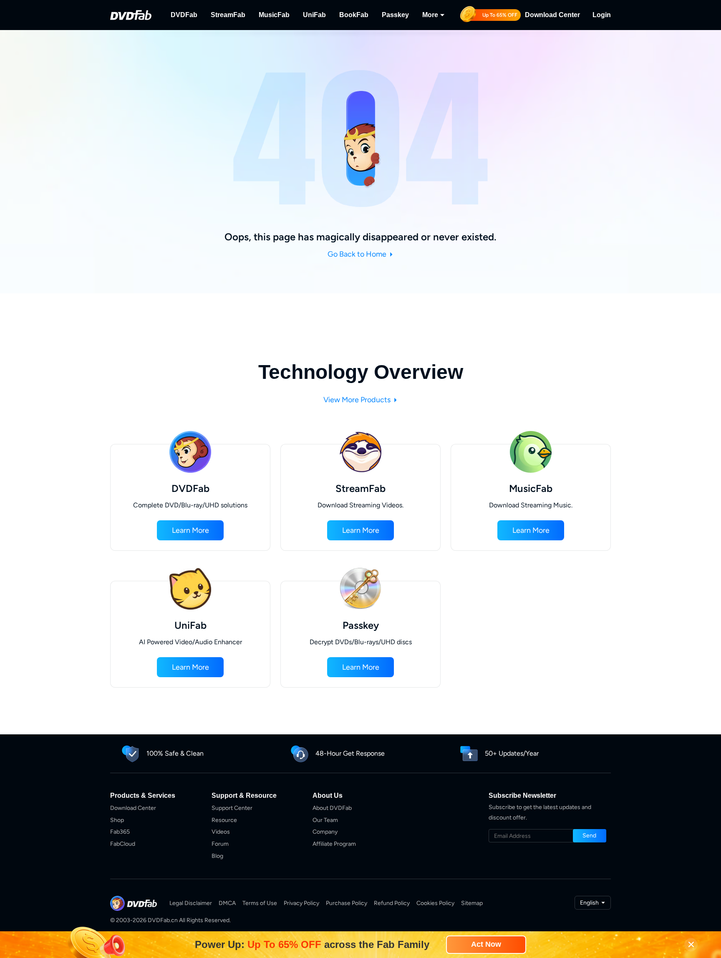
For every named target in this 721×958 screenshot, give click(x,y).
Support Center (232, 808)
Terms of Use (259, 903)
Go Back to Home (358, 254)
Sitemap (472, 903)
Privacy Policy (301, 903)
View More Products (357, 399)
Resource (224, 820)
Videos (221, 831)
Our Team (325, 820)
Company (325, 831)
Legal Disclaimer (190, 903)
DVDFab (184, 14)
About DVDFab (332, 808)
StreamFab (228, 14)
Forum (220, 843)
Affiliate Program (334, 843)
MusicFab (274, 14)
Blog (217, 856)
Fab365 (120, 831)
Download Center (552, 14)
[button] (190, 530)
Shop (117, 820)
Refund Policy (392, 903)
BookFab (353, 14)
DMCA (227, 903)
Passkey (395, 14)
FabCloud (122, 843)
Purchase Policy (346, 903)
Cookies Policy (435, 903)
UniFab (314, 14)
